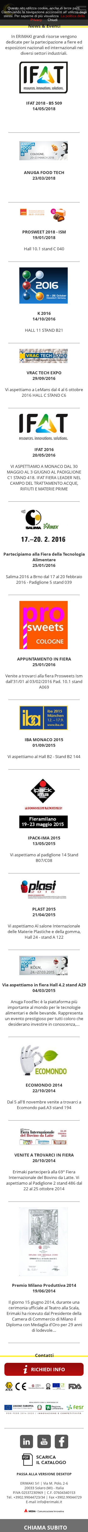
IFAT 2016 (44, 449)
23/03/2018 (44, 178)
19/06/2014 (44, 1291)
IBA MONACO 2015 (44, 739)
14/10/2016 (44, 319)
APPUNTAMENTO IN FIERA (44, 659)
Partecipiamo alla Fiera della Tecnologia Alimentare (44, 556)
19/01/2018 (44, 237)
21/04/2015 (44, 914)
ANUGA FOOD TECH (44, 172)
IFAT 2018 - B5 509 (44, 103)
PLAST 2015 (44, 909)
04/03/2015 (44, 990)
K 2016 (44, 313)
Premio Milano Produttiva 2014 (44, 1285)
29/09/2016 (44, 378)
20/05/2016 (44, 455)
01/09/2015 (44, 745)
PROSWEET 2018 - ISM (44, 232)
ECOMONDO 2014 (44, 1085)
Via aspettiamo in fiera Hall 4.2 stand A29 (44, 985)
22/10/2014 (44, 1090)
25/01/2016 (44, 565)
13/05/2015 (44, 843)
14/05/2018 (44, 108)
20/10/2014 (44, 1160)
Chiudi (52, 20)
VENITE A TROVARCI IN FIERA (44, 1155)
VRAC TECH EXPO (44, 372)
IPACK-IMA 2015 (44, 838)
